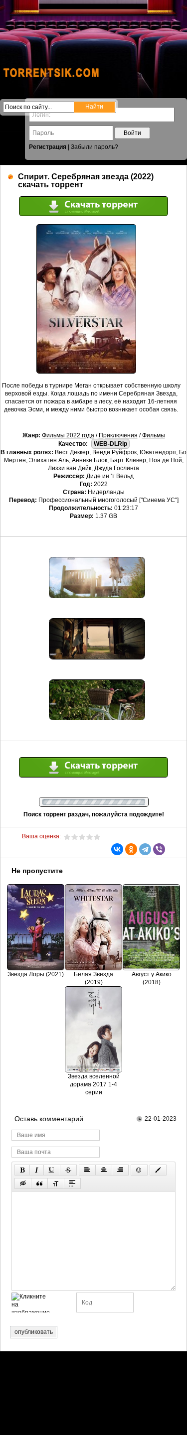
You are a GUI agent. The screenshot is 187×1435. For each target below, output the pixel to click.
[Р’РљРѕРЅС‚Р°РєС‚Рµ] (117, 849)
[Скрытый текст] (22, 1183)
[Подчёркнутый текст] (51, 1170)
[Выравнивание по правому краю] (120, 1170)
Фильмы (153, 435)
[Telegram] (145, 849)
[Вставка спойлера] (72, 1183)
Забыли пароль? (94, 146)
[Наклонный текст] (36, 1170)
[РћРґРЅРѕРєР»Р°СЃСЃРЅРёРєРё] (131, 849)
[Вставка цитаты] (39, 1183)
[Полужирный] (22, 1170)
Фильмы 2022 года (68, 435)
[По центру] (103, 1170)
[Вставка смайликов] (139, 1170)
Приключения (118, 435)
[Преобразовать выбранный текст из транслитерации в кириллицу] (55, 1183)
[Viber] (159, 849)
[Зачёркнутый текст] (68, 1170)
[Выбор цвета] (158, 1170)
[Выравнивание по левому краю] (87, 1170)
